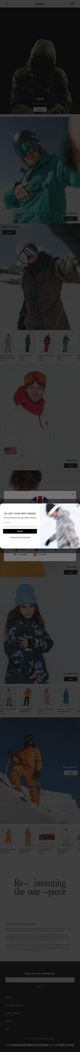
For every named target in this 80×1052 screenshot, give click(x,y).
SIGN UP (20, 531)
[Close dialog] (78, 505)
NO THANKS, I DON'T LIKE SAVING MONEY (20, 537)
